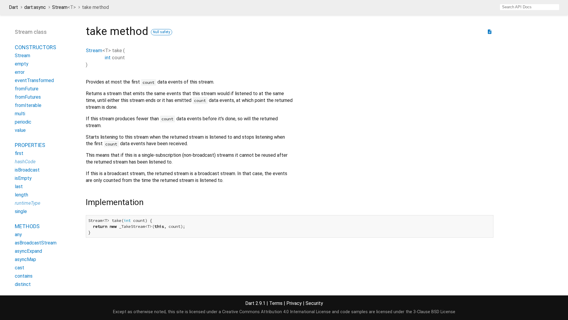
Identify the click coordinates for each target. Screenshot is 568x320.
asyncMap (25, 259)
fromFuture (26, 89)
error (20, 72)
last (19, 186)
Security (314, 303)
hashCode (25, 161)
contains (24, 276)
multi (20, 113)
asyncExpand (28, 251)
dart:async (35, 7)
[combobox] (529, 7)
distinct (23, 284)
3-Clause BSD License (434, 311)
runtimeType (27, 203)
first (19, 153)
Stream (64, 7)
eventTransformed (34, 80)
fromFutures (28, 97)
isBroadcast (27, 170)
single (21, 211)
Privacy (294, 303)
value (20, 130)
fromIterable (28, 105)
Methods (27, 226)
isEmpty (23, 178)
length (21, 195)
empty (21, 64)
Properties (30, 145)
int (108, 57)
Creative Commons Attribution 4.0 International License (276, 311)
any (18, 234)
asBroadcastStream (36, 243)
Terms (276, 303)
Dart (13, 7)
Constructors (35, 47)
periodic (23, 122)
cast (19, 268)
